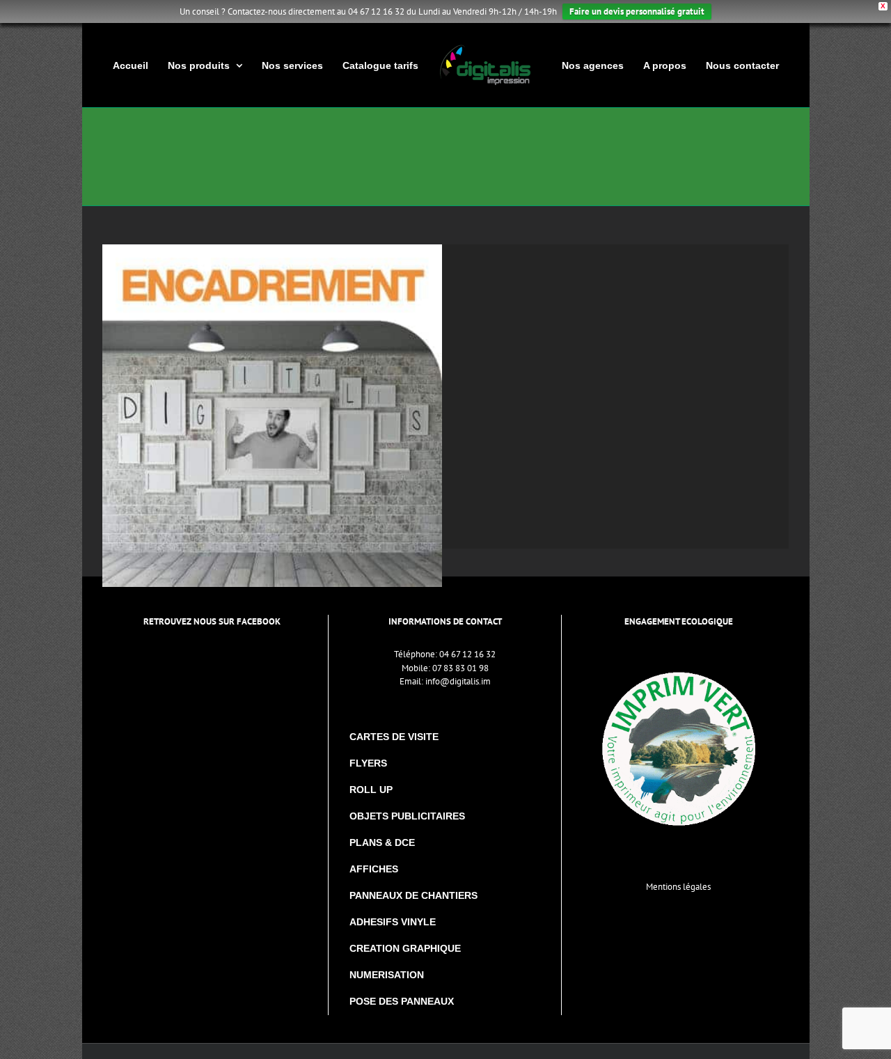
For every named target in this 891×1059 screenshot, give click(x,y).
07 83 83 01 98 (460, 668)
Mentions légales (678, 887)
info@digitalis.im (458, 681)
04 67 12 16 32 (467, 654)
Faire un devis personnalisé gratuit (636, 11)
